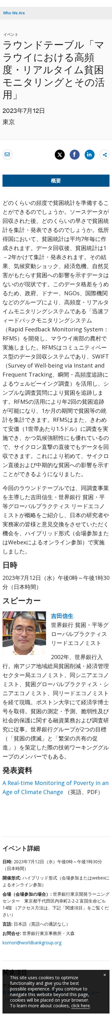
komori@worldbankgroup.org (31, 943)
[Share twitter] (59, 154)
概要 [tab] (56, 180)
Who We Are (14, 13)
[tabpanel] (56, 514)
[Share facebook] (75, 154)
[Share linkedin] (90, 154)
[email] (7, 154)
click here (80, 1006)
